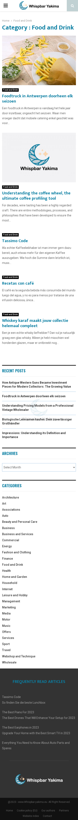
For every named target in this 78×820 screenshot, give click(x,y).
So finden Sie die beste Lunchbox (23, 702)
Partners (64, 810)
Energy (7, 546)
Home (9, 810)
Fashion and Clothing (16, 552)
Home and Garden (14, 576)
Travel (6, 650)
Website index (31, 816)
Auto (5, 515)
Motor (6, 619)
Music (6, 625)
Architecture (10, 497)
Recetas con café (18, 283)
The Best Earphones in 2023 (20, 727)
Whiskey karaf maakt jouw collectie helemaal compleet (35, 323)
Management (11, 601)
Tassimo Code (15, 240)
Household (9, 583)
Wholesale (9, 662)
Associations (11, 509)
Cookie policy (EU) (27, 810)
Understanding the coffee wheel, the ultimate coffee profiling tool (36, 196)
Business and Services (17, 534)
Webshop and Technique (18, 656)
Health (6, 570)
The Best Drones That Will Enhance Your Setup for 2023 (38, 718)
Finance (7, 558)
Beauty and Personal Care (19, 521)
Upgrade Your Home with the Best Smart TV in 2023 (36, 733)
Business (8, 528)
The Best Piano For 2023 (18, 712)
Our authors (48, 810)
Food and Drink (10, 90)
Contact (47, 816)
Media (6, 613)
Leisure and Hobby (14, 595)
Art (4, 503)
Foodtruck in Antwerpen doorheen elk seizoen (37, 99)
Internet (7, 589)
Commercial (10, 540)
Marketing (9, 607)
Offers (6, 632)
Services (8, 638)
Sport (6, 644)
